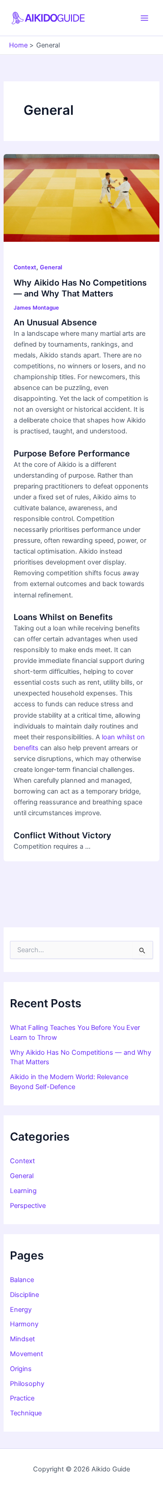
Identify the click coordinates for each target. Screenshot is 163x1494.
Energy (21, 1310)
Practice (22, 1398)
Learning (23, 1191)
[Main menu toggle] (144, 18)
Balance (22, 1280)
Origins (21, 1369)
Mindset (22, 1339)
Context (25, 267)
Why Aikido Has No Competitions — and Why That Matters (80, 287)
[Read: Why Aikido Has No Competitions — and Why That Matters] (81, 197)
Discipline (24, 1295)
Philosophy (27, 1384)
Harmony (24, 1324)
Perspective (28, 1206)
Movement (26, 1354)
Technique (26, 1413)
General (51, 267)
